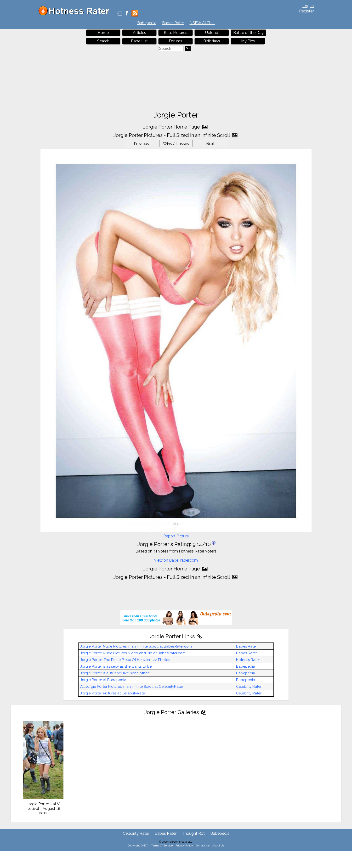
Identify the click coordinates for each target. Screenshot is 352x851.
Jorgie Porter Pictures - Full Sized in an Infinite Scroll (172, 135)
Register (306, 11)
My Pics (248, 41)
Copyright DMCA (138, 845)
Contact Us (203, 845)
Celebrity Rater (248, 686)
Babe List (139, 41)
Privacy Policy (184, 845)
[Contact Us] (120, 13)
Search (103, 41)
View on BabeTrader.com (176, 560)
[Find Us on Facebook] (127, 13)
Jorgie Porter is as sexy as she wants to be (116, 666)
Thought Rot (193, 833)
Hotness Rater (248, 660)
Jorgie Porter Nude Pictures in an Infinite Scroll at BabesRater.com (136, 646)
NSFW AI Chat (202, 23)
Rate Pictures (175, 32)
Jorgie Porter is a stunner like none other (114, 673)
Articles (139, 32)
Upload (211, 32)
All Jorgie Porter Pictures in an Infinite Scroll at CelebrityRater (131, 686)
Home (103, 32)
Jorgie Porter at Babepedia (103, 680)
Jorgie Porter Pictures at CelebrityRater (113, 693)
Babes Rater (173, 23)
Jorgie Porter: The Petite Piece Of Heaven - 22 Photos (125, 660)
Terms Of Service (162, 845)
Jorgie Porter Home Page (172, 127)
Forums (175, 41)
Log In (308, 6)
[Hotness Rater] (75, 14)
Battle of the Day (248, 32)
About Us (218, 845)
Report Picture (176, 536)
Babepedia (146, 23)
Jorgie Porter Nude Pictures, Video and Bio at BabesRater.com (133, 653)
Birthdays (211, 41)
